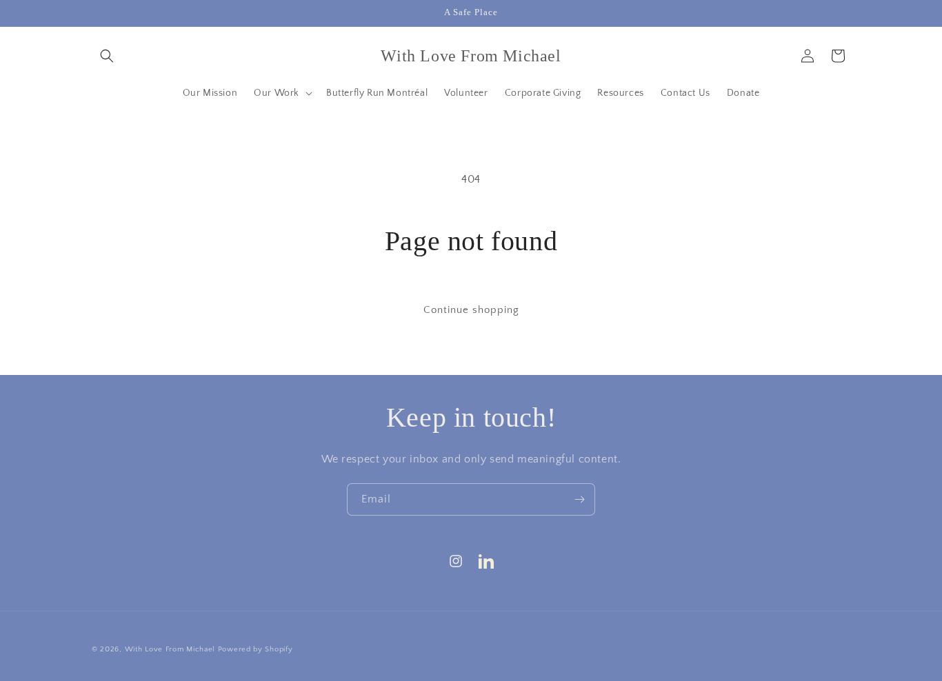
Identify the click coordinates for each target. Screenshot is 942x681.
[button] (107, 56)
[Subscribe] (579, 499)
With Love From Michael (170, 649)
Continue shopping (471, 310)
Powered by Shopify (255, 649)
